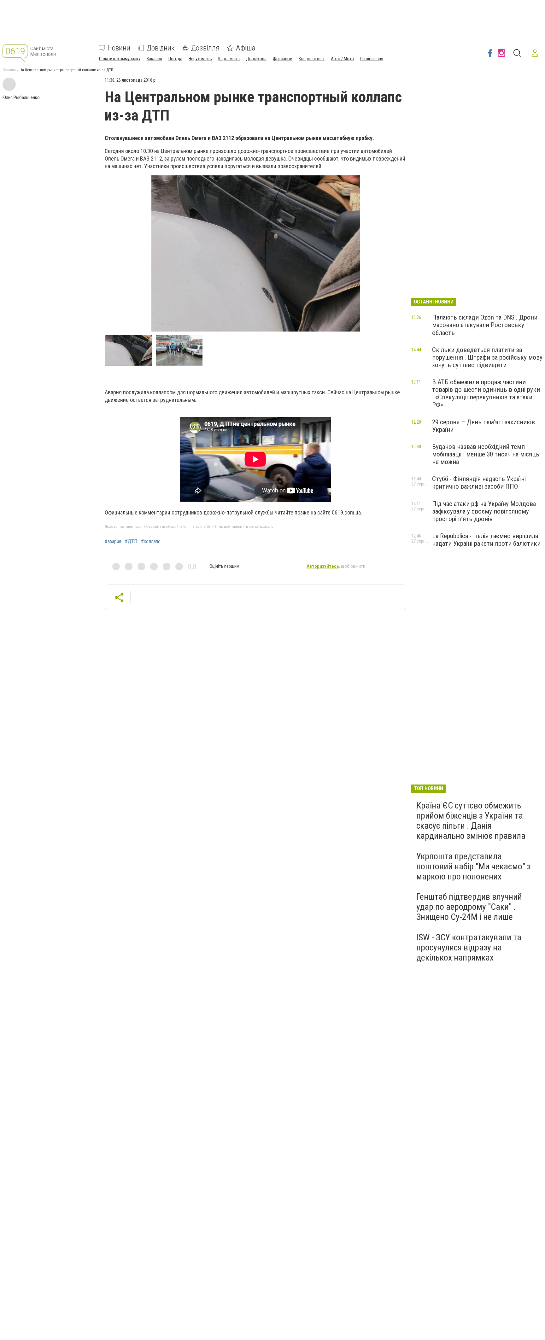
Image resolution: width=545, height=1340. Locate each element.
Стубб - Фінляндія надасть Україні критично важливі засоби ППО (479, 482)
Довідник (161, 48)
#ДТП (131, 541)
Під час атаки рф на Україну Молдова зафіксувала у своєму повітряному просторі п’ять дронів (484, 511)
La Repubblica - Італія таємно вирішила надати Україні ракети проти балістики (486, 539)
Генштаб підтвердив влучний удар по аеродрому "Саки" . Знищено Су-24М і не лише (469, 906)
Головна (9, 70)
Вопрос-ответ (312, 58)
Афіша (245, 48)
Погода (175, 58)
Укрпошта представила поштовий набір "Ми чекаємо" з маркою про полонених (473, 866)
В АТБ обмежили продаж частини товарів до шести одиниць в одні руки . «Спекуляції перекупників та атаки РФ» (486, 393)
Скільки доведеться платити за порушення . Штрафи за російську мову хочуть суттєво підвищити (487, 357)
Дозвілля (205, 48)
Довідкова (256, 58)
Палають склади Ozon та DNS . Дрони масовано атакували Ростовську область (484, 325)
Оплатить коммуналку (119, 58)
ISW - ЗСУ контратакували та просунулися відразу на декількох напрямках (468, 947)
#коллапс (151, 541)
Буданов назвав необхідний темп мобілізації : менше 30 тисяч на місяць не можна (485, 454)
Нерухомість (200, 58)
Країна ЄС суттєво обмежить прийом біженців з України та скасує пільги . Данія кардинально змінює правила (470, 820)
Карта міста (229, 58)
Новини (119, 48)
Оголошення (371, 58)
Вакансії (154, 58)
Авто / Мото (342, 58)
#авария (113, 541)
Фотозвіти (282, 58)
